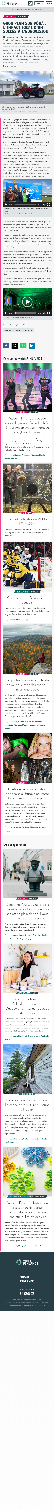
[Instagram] (32, 1293)
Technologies (20, 938)
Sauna (7, 458)
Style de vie (40, 1245)
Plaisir (41, 455)
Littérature (9, 1142)
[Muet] (44, 204)
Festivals (25, 827)
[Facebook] (21, 1293)
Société (14, 458)
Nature (41, 725)
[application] (27, 193)
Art (15, 721)
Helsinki (43, 1138)
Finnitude (26, 455)
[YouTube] (29, 1293)
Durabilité (22, 1036)
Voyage (29, 938)
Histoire (44, 935)
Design (21, 1245)
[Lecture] (6, 204)
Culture (7, 330)
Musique (28, 330)
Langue (39, 3)
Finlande (38, 721)
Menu (49, 3)
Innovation (9, 938)
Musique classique (29, 725)
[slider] (25, 204)
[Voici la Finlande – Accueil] (9, 3)
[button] (27, 193)
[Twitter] (25, 1293)
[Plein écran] (48, 204)
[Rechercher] (30, 3)
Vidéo (7, 728)
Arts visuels (19, 935)
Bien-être (22, 721)
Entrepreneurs (33, 1036)
